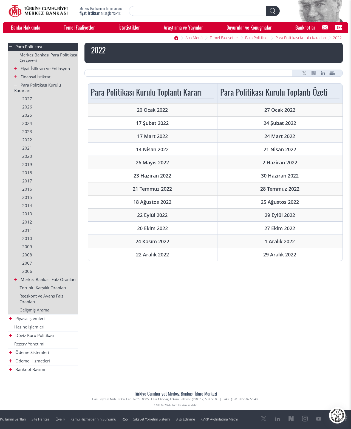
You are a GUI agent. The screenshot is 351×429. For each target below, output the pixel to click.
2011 (27, 230)
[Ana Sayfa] (38, 11)
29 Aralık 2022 (279, 254)
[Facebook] (346, 419)
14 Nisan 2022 (152, 149)
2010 (27, 238)
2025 (27, 115)
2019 (27, 164)
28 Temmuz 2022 (279, 188)
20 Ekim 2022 (152, 228)
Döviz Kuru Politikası (34, 335)
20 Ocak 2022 (152, 109)
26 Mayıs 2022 (152, 162)
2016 (27, 189)
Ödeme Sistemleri (31, 352)
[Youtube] (319, 419)
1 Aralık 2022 (280, 241)
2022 (337, 37)
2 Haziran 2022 (279, 162)
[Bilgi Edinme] (325, 27)
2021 (27, 148)
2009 (27, 247)
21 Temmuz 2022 (152, 188)
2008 (27, 255)
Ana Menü (194, 37)
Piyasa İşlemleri (29, 318)
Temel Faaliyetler (79, 27)
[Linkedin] (323, 73)
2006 (27, 271)
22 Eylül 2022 (152, 214)
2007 (27, 263)
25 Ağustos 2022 (280, 201)
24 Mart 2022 (279, 136)
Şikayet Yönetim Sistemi (151, 419)
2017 (27, 181)
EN (339, 27)
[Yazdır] (332, 73)
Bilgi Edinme (185, 419)
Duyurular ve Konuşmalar (249, 27)
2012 (27, 222)
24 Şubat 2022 (280, 122)
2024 (27, 123)
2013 (27, 214)
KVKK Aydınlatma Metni (219, 419)
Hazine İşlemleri (29, 327)
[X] (304, 73)
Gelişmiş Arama (34, 310)
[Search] (273, 11)
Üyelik (60, 419)
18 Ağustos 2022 (152, 201)
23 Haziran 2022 (152, 175)
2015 (27, 197)
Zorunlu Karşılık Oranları (42, 288)
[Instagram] (305, 419)
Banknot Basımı (29, 369)
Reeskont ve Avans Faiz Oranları (41, 298)
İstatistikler (129, 27)
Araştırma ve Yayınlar (183, 27)
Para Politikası (256, 37)
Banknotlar (305, 27)
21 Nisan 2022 (280, 149)
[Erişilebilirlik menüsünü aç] (337, 415)
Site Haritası (41, 419)
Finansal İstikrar (34, 77)
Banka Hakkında (25, 27)
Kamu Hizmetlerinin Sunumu (93, 419)
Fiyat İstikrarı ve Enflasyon (44, 69)
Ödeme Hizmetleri (32, 361)
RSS (125, 419)
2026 (27, 107)
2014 (27, 205)
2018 (27, 173)
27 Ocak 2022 (279, 109)
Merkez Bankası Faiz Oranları (47, 279)
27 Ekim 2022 (279, 228)
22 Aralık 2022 (152, 254)
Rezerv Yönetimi (29, 344)
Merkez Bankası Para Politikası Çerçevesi (48, 57)
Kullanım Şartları (13, 419)
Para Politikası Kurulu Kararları (301, 37)
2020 (27, 156)
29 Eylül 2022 (280, 214)
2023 (27, 132)
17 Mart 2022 (152, 136)
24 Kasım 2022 (152, 241)
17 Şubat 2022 (152, 122)
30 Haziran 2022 (280, 175)
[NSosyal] (313, 73)
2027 (27, 99)
